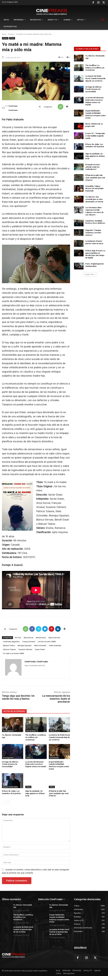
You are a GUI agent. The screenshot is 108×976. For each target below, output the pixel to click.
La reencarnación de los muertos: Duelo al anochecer (56, 698)
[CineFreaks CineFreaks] (3, 108)
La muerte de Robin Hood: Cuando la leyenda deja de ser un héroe (59, 737)
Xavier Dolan (40, 649)
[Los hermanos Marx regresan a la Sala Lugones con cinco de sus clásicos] (79, 209)
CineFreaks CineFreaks (13, 108)
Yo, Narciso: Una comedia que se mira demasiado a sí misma (94, 199)
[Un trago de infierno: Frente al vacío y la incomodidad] (12, 751)
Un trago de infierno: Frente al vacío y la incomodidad (10, 764)
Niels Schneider (40, 645)
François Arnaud (28, 641)
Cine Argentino (8, 731)
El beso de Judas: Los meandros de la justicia (94, 145)
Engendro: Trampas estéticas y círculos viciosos (93, 232)
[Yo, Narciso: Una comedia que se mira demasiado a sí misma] (79, 199)
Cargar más (89, 274)
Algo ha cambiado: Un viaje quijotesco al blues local (35, 793)
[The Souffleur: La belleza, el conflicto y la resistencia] (36, 724)
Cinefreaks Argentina (11, 641)
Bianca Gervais (54, 637)
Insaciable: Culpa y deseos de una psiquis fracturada (94, 188)
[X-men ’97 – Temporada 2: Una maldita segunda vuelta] (79, 135)
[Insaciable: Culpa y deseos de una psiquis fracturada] (79, 188)
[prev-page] (3, 802)
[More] (67, 107)
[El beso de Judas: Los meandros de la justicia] (12, 780)
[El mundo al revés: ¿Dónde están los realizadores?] (79, 166)
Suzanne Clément (25, 649)
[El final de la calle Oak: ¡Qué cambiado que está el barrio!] (59, 780)
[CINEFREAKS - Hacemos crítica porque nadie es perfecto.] (51, 11)
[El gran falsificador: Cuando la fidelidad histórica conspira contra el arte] (59, 751)
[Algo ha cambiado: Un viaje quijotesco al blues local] (36, 780)
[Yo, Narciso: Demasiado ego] (12, 724)
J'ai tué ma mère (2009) (47, 641)
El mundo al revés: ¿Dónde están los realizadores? (92, 167)
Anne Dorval (28, 637)
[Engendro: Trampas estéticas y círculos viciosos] (79, 232)
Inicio (4, 34)
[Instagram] (98, 2)
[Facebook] (93, 2)
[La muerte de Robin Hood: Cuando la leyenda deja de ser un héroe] (59, 724)
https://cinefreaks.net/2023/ (34, 665)
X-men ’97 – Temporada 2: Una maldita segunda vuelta (95, 135)
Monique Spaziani (25, 645)
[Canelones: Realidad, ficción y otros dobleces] (79, 223)
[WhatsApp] (60, 107)
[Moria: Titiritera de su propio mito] (79, 126)
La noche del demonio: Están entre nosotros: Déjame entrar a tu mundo (35, 764)
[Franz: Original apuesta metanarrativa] (79, 266)
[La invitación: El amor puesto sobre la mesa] (79, 243)
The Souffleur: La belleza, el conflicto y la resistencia (35, 737)
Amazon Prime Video (10, 787)
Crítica (12, 38)
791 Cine (18, 637)
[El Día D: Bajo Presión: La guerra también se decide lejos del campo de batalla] (79, 253)
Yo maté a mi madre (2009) (13, 653)
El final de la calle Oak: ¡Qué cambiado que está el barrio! (58, 793)
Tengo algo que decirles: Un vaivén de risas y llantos (18, 697)
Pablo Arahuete (55, 645)
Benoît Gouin (41, 637)
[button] (102, 19)
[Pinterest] (51, 629)
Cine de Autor (31, 731)
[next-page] (8, 802)
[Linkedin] (58, 629)
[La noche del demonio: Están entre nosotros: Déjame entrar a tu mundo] (36, 751)
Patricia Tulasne (9, 649)
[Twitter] (103, 2)
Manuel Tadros (9, 645)
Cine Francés (54, 758)
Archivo (11, 34)
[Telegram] (45, 629)
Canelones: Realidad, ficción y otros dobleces (95, 222)
